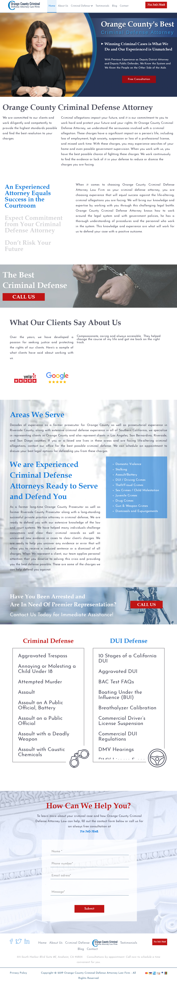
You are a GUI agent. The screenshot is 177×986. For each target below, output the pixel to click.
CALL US (23, 297)
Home (42, 943)
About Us (55, 943)
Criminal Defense (77, 943)
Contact (92, 949)
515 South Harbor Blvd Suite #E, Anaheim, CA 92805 (49, 957)
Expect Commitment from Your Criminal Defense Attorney (34, 224)
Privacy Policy (18, 973)
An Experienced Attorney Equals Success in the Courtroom (28, 196)
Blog (81, 949)
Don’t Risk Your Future (28, 246)
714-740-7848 (156, 5)
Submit (89, 908)
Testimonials (128, 943)
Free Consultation (139, 79)
